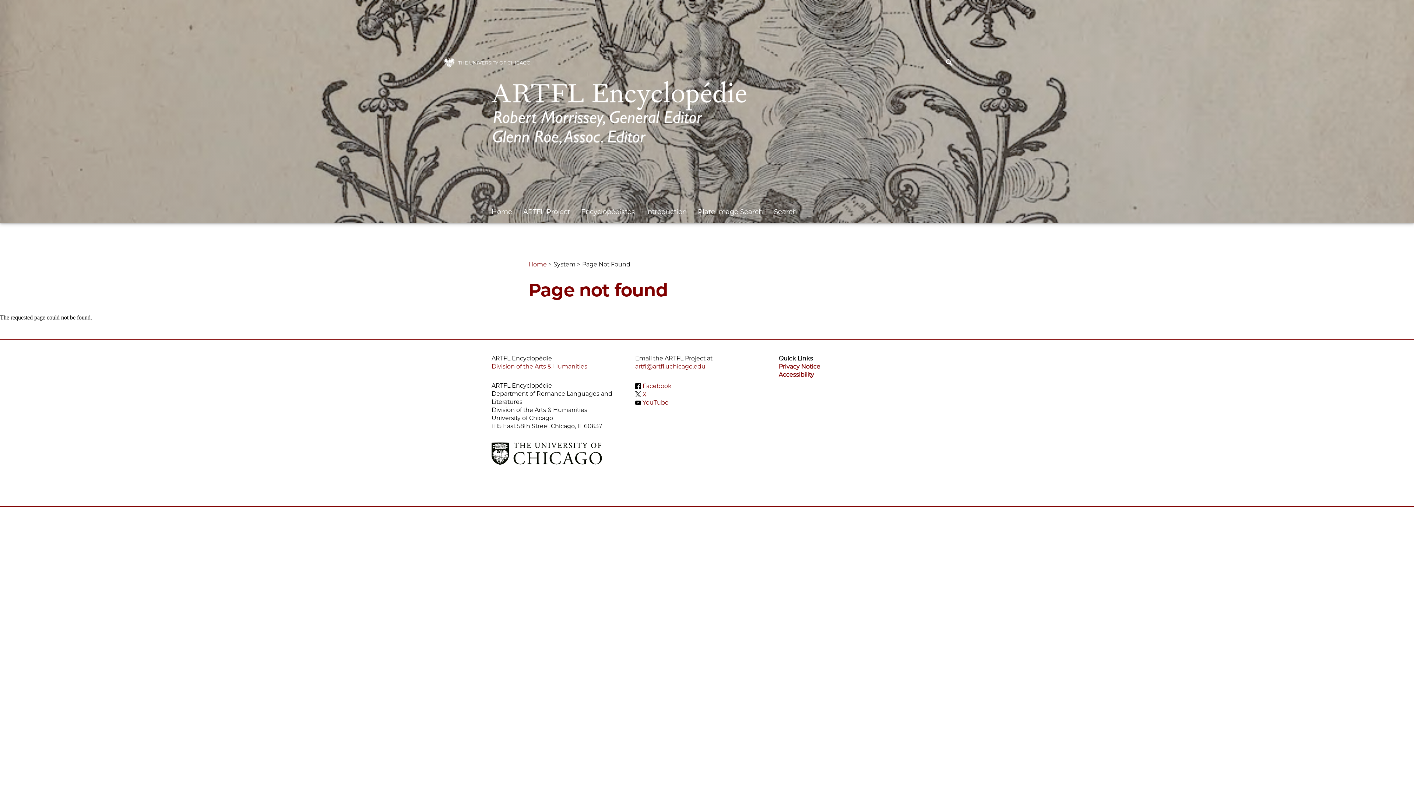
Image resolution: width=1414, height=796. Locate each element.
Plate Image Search (730, 212)
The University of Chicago (494, 63)
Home (502, 212)
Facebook (657, 386)
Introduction (666, 212)
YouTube (656, 402)
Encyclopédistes (608, 212)
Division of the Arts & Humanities (539, 366)
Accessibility (796, 374)
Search (785, 212)
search (949, 62)
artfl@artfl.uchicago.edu (670, 366)
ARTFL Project (546, 212)
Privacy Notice (799, 366)
